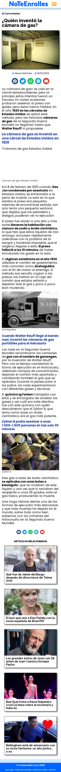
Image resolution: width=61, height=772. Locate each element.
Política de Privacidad (23, 770)
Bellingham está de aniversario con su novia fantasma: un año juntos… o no (30, 748)
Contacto (52, 770)
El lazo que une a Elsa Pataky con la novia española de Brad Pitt (30, 619)
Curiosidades (12, 13)
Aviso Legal (9, 770)
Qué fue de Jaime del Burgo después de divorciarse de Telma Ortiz (29, 577)
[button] (54, 4)
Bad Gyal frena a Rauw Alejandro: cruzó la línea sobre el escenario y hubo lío (29, 705)
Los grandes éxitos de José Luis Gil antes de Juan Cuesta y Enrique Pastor (30, 661)
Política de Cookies (40, 770)
